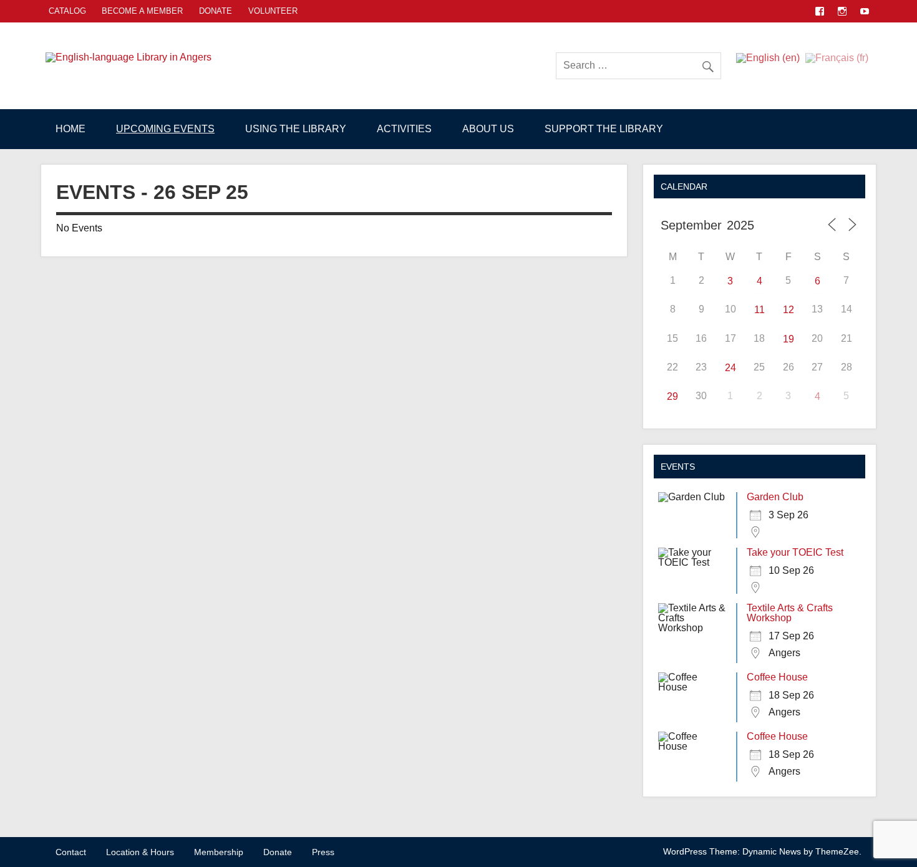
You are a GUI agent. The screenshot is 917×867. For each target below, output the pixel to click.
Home (70, 129)
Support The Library (604, 129)
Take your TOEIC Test (795, 552)
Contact (71, 852)
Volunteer (273, 11)
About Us (488, 129)
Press (323, 852)
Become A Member (142, 11)
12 (788, 309)
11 (759, 309)
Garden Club (775, 497)
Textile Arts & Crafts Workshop (790, 613)
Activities (404, 129)
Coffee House (777, 677)
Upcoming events (165, 129)
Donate (215, 11)
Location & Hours (140, 852)
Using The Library (295, 129)
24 (730, 367)
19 (788, 339)
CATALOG (67, 11)
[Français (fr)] (836, 57)
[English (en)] (768, 57)
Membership (218, 852)
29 (672, 396)
